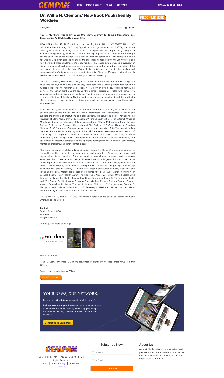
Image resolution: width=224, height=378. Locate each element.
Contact (61, 366)
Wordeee (44, 103)
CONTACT (122, 5)
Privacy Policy (58, 363)
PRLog (75, 44)
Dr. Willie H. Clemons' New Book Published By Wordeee (84, 261)
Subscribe (112, 368)
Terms (45, 363)
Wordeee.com (123, 196)
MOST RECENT (94, 5)
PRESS (109, 5)
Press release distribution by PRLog (57, 271)
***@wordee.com (48, 217)
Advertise (74, 363)
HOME (79, 5)
